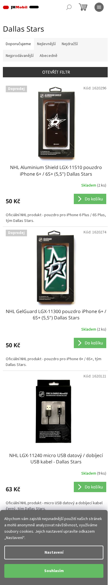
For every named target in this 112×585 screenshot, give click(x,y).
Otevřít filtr (56, 72)
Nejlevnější (46, 44)
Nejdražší (70, 44)
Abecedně (48, 56)
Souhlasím (54, 571)
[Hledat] (69, 7)
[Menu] (99, 7)
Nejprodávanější (20, 56)
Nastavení (54, 552)
